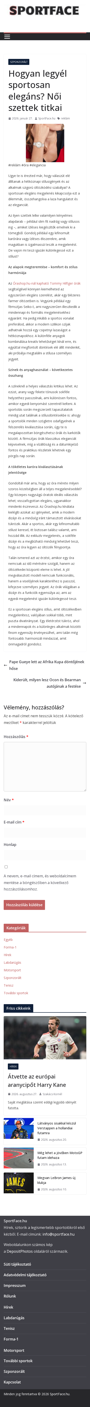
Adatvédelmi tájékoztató (25, 1274)
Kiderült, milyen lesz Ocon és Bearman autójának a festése (47, 683)
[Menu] (7, 36)
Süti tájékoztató (17, 1264)
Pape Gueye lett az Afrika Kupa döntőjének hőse (46, 665)
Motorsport (12, 970)
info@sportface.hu (58, 1234)
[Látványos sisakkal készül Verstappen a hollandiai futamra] (19, 1131)
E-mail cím (14, 822)
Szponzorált (18, 62)
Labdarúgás (12, 962)
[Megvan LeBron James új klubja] (19, 1184)
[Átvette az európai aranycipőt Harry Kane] (45, 1037)
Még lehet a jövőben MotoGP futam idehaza (59, 1155)
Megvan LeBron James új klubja (56, 1180)
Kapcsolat (12, 1382)
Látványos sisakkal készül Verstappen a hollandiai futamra (56, 1128)
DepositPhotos (20, 1251)
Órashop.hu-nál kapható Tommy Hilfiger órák (47, 283)
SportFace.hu (46, 118)
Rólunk (10, 1296)
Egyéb (8, 939)
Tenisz (8, 985)
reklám (65, 118)
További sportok (16, 993)
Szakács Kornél (52, 1094)
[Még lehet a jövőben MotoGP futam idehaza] (19, 1159)
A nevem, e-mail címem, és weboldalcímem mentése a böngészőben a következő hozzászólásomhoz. (40, 882)
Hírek (7, 955)
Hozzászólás (16, 736)
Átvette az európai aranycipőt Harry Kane (37, 1080)
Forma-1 (10, 947)
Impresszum (15, 1285)
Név (9, 799)
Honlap (10, 844)
